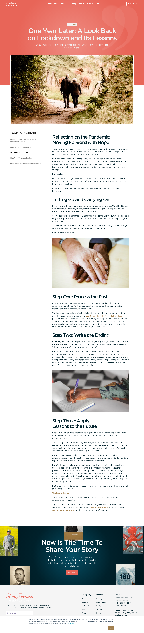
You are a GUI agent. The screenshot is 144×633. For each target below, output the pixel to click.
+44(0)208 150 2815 (123, 603)
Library (73, 4)
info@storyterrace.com (124, 605)
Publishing (100, 613)
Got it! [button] (111, 628)
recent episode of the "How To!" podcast (103, 316)
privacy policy (45, 607)
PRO (98, 4)
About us (85, 599)
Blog (83, 609)
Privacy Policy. (70, 623)
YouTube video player (62, 493)
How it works (52, 4)
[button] (64, 4)
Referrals (85, 602)
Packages (100, 606)
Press (84, 613)
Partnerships (86, 606)
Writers (99, 609)
